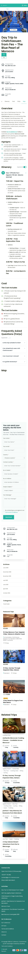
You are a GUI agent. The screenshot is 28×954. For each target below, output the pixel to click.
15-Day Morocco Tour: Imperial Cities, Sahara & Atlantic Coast (14, 633)
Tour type (7, 76)
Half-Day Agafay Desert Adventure (11, 893)
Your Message (7, 495)
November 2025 (7, 576)
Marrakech (13, 639)
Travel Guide (6, 604)
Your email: (6, 446)
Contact (3, 935)
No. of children (7, 478)
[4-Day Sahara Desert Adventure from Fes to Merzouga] (14, 829)
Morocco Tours (5, 906)
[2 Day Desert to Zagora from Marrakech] (14, 681)
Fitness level (8, 88)
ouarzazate (10, 640)
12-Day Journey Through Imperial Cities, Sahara (11, 669)
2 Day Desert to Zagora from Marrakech (13, 701)
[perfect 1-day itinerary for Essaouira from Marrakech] (14, 794)
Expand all (20, 167)
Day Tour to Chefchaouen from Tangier (12, 890)
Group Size (8, 94)
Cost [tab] (13, 101)
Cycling (15, 806)
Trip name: (6, 432)
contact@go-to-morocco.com (10, 877)
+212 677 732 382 (6, 875)
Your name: (6, 438)
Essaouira (5, 639)
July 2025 (5, 580)
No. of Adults (7, 470)
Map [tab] (24, 101)
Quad (5, 808)
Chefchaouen (15, 637)
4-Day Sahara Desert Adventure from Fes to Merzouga (11, 844)
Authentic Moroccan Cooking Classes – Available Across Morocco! (13, 740)
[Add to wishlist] (23, 720)
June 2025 (5, 584)
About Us (4, 932)
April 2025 (5, 589)
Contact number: (8, 462)
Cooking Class (7, 735)
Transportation (9, 64)
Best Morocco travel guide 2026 (10, 914)
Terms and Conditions (11, 512)
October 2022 (6, 593)
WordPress (22, 943)
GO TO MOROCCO (12, 132)
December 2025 (7, 572)
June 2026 (5, 567)
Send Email (8, 517)
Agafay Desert (7, 769)
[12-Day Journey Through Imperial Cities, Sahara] (14, 651)
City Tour (6, 771)
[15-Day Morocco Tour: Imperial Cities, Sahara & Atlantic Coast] (14, 615)
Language (7, 82)
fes (9, 639)
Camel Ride (15, 769)
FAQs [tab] (18, 101)
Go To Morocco (5, 923)
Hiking (21, 771)
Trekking (10, 808)
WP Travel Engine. (8, 943)
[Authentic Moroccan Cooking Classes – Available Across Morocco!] (14, 725)
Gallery (14, 29)
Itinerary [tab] (7, 101)
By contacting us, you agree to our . (14, 511)
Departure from (9, 70)
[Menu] (22, 5)
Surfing (6, 773)
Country (6, 455)
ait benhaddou (8, 637)
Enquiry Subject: (8, 487)
